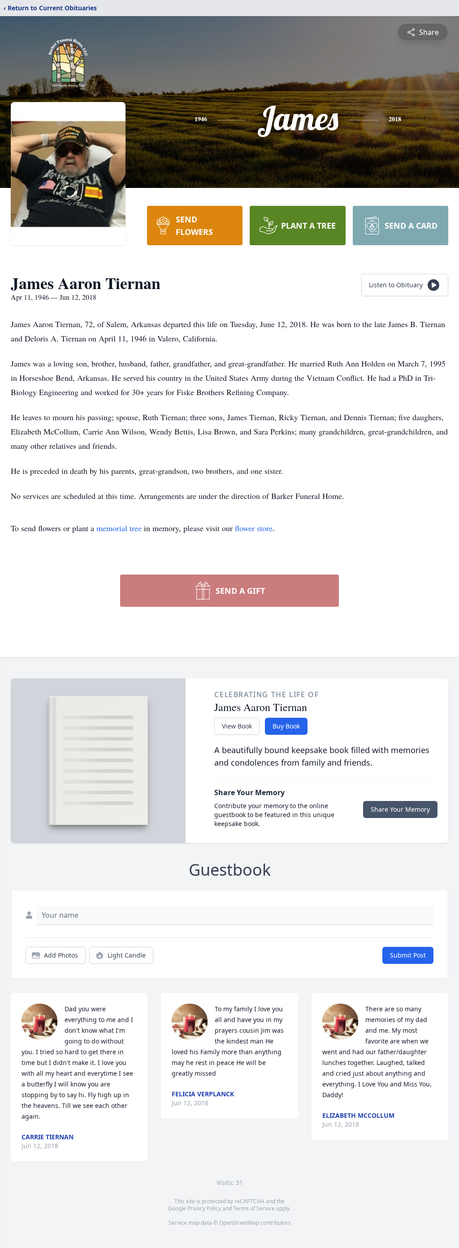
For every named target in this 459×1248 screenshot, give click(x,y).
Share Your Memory (400, 809)
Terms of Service (254, 1208)
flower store (254, 528)
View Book (237, 726)
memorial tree (119, 528)
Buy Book (286, 726)
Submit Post (408, 955)
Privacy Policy (204, 1208)
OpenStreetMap (239, 1223)
